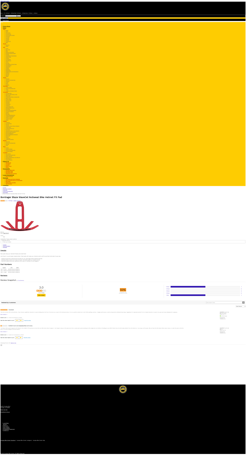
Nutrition (8, 109)
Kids (7, 145)
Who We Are (8, 162)
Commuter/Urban (10, 35)
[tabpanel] (123, 256)
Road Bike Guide (9, 171)
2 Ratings (10, 200)
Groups (7, 63)
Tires (7, 89)
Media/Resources (10, 107)
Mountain (8, 32)
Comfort (8, 36)
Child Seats (8, 99)
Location (7, 165)
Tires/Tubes (5, 86)
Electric (4, 43)
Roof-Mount (8, 158)
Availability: (3, 239)
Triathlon (8, 138)
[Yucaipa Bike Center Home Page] (5, 11)
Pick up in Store (7, 242)
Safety (7, 112)
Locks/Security (9, 106)
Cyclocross (8, 34)
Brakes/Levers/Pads (11, 53)
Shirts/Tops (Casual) (11, 132)
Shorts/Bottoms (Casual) (12, 134)
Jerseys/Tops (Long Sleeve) (12, 131)
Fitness (7, 39)
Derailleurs (8, 60)
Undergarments (10, 139)
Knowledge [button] (6, 169)
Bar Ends (8, 49)
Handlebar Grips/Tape (11, 64)
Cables (7, 54)
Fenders (8, 103)
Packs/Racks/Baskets (11, 110)
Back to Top (13, 342)
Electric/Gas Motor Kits (11, 94)
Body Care (8, 98)
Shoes (4, 146)
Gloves (7, 124)
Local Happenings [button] (8, 175)
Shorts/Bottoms (9, 133)
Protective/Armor (10, 128)
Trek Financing (9, 183)
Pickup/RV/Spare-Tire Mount (13, 157)
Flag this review (27, 320)
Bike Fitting (8, 181)
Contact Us (6, 430)
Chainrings (8, 57)
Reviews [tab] (5, 247)
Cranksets (8, 59)
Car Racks (5, 152)
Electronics (8, 100)
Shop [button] (4, 28)
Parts (4, 47)
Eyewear (8, 101)
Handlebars (8, 65)
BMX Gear (8, 95)
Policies (7, 167)
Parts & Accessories (10, 80)
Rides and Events (9, 176)
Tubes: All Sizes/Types (11, 91)
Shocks (7, 74)
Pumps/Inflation (10, 111)
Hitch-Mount (9, 156)
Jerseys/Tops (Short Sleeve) (12, 126)
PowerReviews (21, 280)
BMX (7, 42)
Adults (7, 144)
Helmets (4, 140)
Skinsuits (8, 135)
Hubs (7, 82)
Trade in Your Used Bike (11, 182)
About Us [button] (6, 161)
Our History (8, 163)
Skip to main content (5, 1)
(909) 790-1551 (4, 409)
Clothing (5, 121)
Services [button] (5, 178)
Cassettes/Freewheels (11, 55)
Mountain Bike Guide (10, 170)
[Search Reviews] (243, 302)
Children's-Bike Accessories (12, 97)
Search (3, 16)
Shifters (7, 72)
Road (7, 31)
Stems (7, 75)
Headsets (8, 66)
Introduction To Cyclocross (11, 173)
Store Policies (6, 428)
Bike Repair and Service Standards (13, 179)
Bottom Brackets (10, 52)
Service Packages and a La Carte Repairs (14, 180)
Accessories (5, 92)
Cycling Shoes (9, 151)
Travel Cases (9, 118)
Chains (7, 58)
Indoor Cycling (9, 117)
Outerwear (8, 127)
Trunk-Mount (9, 159)
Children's (8, 41)
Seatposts (8, 70)
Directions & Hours (5, 412)
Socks (7, 137)
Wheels (4, 77)
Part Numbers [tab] (6, 246)
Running (8, 129)
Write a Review (17, 200)
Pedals (7, 68)
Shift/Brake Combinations (12, 71)
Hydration (8, 104)
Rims (7, 83)
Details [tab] (4, 245)
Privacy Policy (9, 166)
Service (5, 424)
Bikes (4, 29)
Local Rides (6, 423)
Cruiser (7, 37)
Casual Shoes (9, 149)
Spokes (7, 85)
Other (7, 76)
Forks (7, 61)
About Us (5, 425)
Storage (7, 114)
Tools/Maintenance (10, 115)
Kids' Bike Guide (9, 172)
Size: (2, 233)
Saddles (8, 69)
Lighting (8, 105)
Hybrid (7, 40)
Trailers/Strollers (10, 116)
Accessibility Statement (9, 429)
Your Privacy (6, 426)
